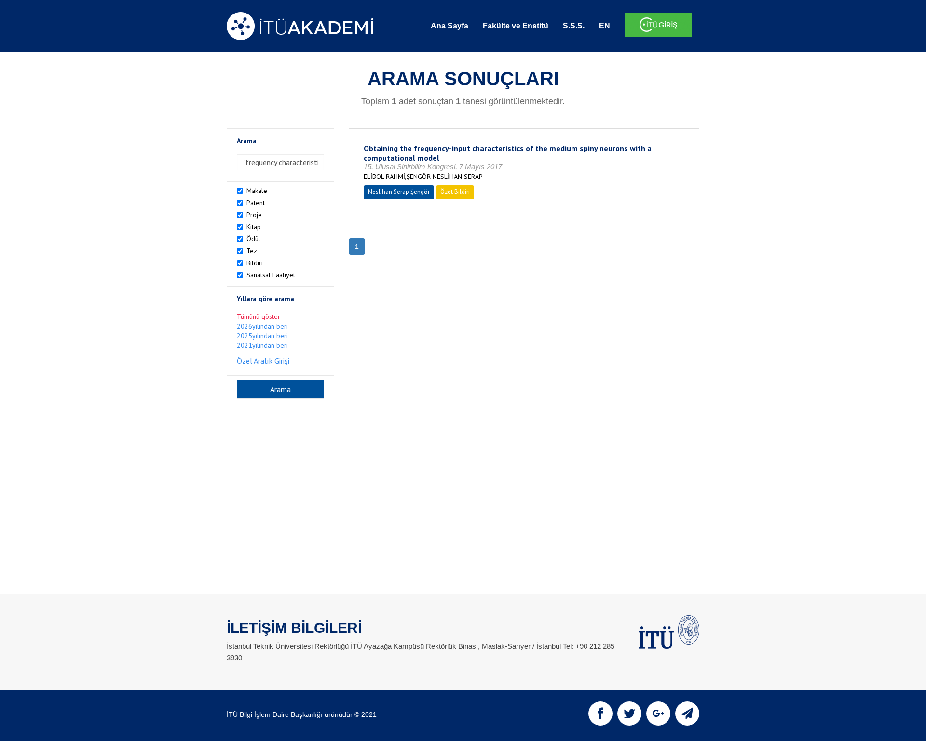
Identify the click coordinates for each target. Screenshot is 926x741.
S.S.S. (574, 26)
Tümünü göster (258, 316)
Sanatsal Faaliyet (270, 275)
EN (604, 26)
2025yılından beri (262, 335)
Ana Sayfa (449, 26)
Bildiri (254, 263)
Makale (256, 190)
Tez (251, 251)
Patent (255, 202)
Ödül (253, 238)
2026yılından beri (262, 326)
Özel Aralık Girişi (263, 361)
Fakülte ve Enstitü (515, 26)
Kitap (253, 226)
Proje (254, 214)
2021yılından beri (262, 345)
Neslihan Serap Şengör (399, 192)
